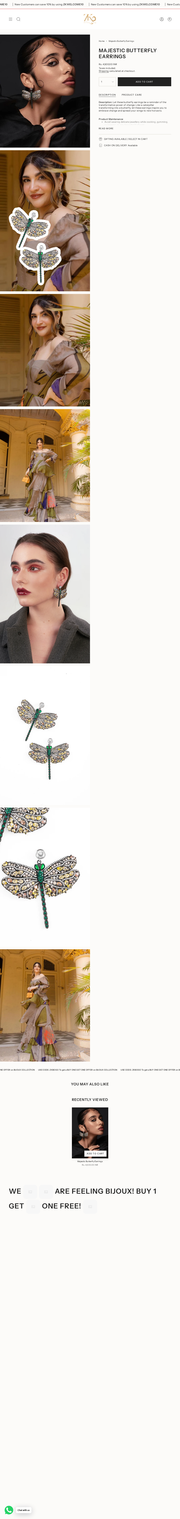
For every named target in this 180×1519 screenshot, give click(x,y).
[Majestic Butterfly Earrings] (90, 1133)
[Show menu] (10, 19)
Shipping (104, 70)
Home (101, 41)
